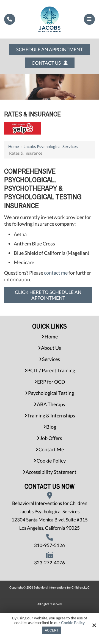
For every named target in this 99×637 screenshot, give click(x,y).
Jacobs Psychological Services (51, 146)
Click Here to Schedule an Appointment (48, 295)
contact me (56, 273)
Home (13, 146)
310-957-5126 (49, 545)
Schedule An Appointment (49, 49)
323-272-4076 (49, 562)
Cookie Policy (73, 622)
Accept (51, 630)
